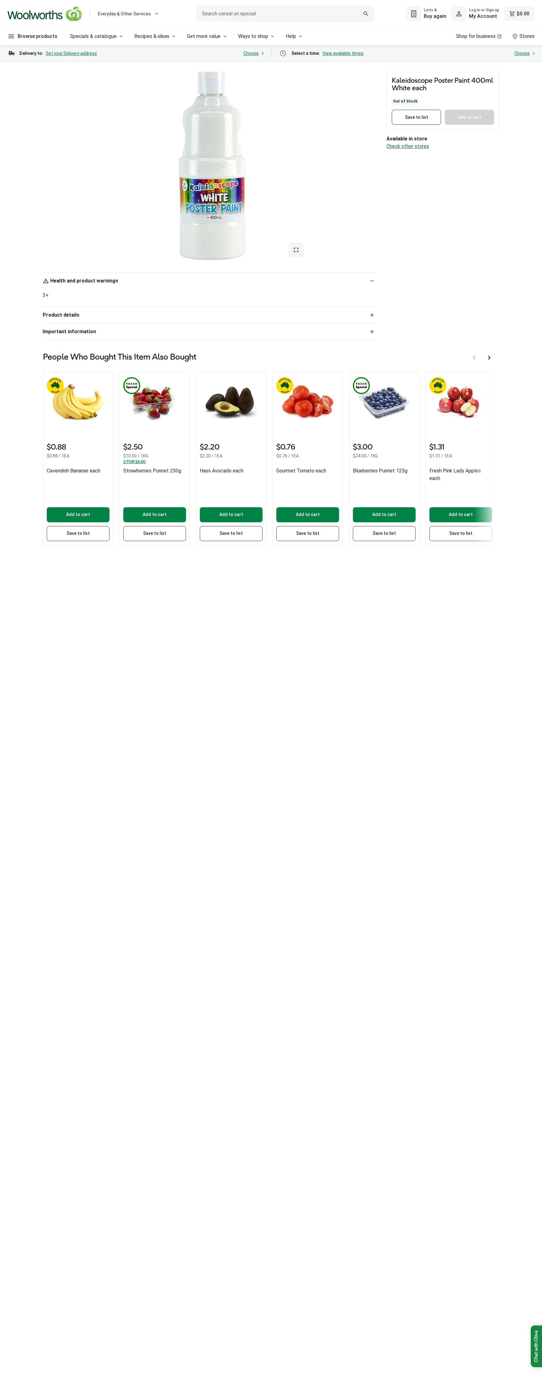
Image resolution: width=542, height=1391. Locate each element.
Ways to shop (253, 36)
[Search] (366, 14)
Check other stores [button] (407, 146)
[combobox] (285, 13)
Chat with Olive (536, 1346)
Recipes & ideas (151, 36)
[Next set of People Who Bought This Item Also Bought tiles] (489, 358)
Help (291, 36)
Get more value (204, 36)
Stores (526, 36)
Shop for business (476, 36)
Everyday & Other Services (124, 13)
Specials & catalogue (93, 36)
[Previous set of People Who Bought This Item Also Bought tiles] (474, 358)
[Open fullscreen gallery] (296, 249)
